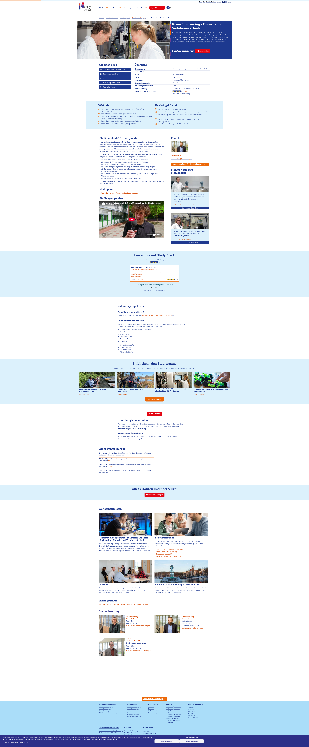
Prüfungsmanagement (133, 715)
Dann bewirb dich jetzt (155, 495)
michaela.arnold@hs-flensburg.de (138, 626)
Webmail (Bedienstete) (174, 716)
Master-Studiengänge (105, 709)
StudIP (169, 711)
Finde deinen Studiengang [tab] (153, 699)
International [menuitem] (140, 7)
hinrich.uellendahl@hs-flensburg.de (138, 651)
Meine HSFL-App (193, 717)
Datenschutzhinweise (10, 743)
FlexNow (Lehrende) (174, 709)
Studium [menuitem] (101, 7)
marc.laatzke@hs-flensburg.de (181, 159)
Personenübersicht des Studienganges (189, 164)
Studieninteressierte (112, 18)
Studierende (132, 704)
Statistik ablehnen (166, 741)
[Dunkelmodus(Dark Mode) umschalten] (224, 2)
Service (169, 704)
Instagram (192, 711)
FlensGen (170, 722)
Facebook (192, 707)
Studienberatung (108, 87)
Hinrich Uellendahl (133, 640)
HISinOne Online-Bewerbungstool (110, 713)
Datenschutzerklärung (149, 733)
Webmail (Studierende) (174, 715)
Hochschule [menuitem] (113, 7)
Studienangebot (125, 18)
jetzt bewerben (203, 51)
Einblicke (105, 78)
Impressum (24, 743)
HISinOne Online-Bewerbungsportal (170, 549)
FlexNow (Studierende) (174, 707)
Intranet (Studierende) (172, 718)
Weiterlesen (136, 277)
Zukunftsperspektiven (110, 74)
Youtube (191, 709)
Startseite (101, 18)
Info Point (130, 711)
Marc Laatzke (186, 619)
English (213, 2)
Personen (151, 709)
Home (200, 2)
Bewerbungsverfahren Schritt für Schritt (170, 556)
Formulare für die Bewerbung (166, 552)
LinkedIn (192, 715)
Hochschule (153, 704)
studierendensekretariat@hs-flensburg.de (111, 731)
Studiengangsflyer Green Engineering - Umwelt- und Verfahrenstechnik (124, 604)
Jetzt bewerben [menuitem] (158, 8)
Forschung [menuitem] (126, 7)
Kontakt (208, 2)
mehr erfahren (84, 394)
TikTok (191, 713)
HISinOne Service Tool (134, 716)
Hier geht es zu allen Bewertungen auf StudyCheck (155, 285)
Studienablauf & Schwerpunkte (113, 70)
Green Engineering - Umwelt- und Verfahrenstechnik (119, 193)
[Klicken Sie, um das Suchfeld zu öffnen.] (168, 7)
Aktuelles (151, 707)
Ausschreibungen (153, 713)
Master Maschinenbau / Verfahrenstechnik (157, 316)
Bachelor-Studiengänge (139, 18)
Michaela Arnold (132, 619)
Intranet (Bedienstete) (174, 720)
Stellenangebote (152, 711)
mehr (187, 91)
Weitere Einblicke (154, 399)
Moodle (170, 713)
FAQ (204, 2)
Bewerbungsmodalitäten (111, 83)
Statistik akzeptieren (191, 741)
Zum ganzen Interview (190, 208)
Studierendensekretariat (134, 713)
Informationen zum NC (164, 554)
